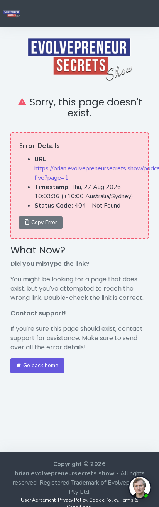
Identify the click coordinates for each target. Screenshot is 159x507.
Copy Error (43, 222)
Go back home (40, 365)
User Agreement (38, 500)
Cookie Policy (103, 500)
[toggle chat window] (139, 487)
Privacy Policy (72, 500)
